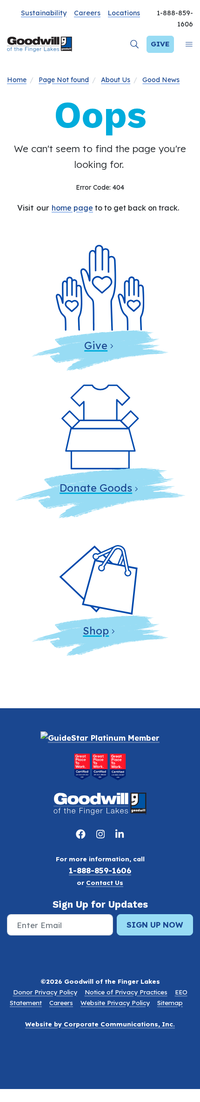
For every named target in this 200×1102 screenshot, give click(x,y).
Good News (161, 80)
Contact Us (104, 882)
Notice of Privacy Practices (126, 992)
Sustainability (44, 13)
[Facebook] (82, 834)
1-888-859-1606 (100, 870)
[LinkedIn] (119, 834)
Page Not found (64, 80)
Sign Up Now (155, 924)
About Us (115, 80)
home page (72, 207)
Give (160, 43)
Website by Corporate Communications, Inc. (100, 1024)
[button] (135, 44)
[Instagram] (102, 834)
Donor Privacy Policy (45, 992)
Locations (124, 13)
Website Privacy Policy (115, 1002)
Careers (87, 13)
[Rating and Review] (100, 767)
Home (17, 80)
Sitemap (170, 1002)
